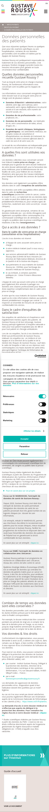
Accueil (3, 24)
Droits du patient (11, 27)
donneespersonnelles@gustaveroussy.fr (23, 678)
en (47, 3)
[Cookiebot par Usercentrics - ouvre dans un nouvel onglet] (35, 356)
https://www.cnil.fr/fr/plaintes (34, 701)
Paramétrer (24, 446)
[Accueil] (24, 10)
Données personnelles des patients (18, 30)
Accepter (24, 439)
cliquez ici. (35, 543)
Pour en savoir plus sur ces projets (20, 490)
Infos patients (13, 24)
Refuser (24, 454)
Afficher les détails (32, 431)
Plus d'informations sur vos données (21, 384)
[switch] (42, 404)
